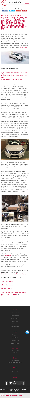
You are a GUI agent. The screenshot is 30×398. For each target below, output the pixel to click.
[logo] (4, 2)
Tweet (13, 10)
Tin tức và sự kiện (15, 370)
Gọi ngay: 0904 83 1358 (11, 396)
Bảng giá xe (15, 334)
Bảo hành (15, 352)
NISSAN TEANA (15, 321)
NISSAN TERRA (15, 326)
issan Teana (5, 85)
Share (6, 10)
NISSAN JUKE (15, 324)
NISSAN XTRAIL (15, 313)
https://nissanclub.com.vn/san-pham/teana (13, 274)
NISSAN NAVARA (15, 315)
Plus (19, 10)
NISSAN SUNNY (15, 318)
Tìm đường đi (15, 337)
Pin (25, 10)
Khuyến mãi (15, 371)
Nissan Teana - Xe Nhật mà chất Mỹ (11, 79)
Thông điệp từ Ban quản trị (15, 362)
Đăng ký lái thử (15, 343)
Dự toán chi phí (15, 340)
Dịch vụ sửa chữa (15, 350)
